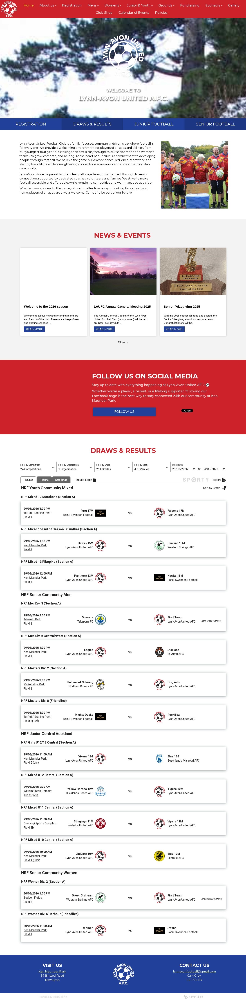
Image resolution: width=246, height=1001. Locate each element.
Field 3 (28, 582)
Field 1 (28, 517)
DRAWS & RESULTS (92, 124)
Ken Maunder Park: (35, 545)
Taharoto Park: (32, 619)
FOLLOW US (124, 412)
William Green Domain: (38, 791)
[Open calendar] (194, 469)
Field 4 (28, 902)
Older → (123, 342)
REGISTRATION (30, 124)
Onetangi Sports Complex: (40, 823)
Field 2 (28, 549)
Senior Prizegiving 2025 (182, 306)
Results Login (84, 480)
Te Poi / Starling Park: (37, 513)
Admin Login (195, 996)
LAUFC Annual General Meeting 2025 (122, 306)
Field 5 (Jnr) (31, 762)
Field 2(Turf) (31, 721)
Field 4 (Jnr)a (32, 860)
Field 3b (29, 827)
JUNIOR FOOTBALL (153, 124)
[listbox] (37, 469)
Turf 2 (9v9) (31, 795)
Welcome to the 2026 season (46, 306)
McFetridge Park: (34, 684)
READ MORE (34, 329)
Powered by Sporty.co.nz (53, 996)
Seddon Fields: (33, 897)
